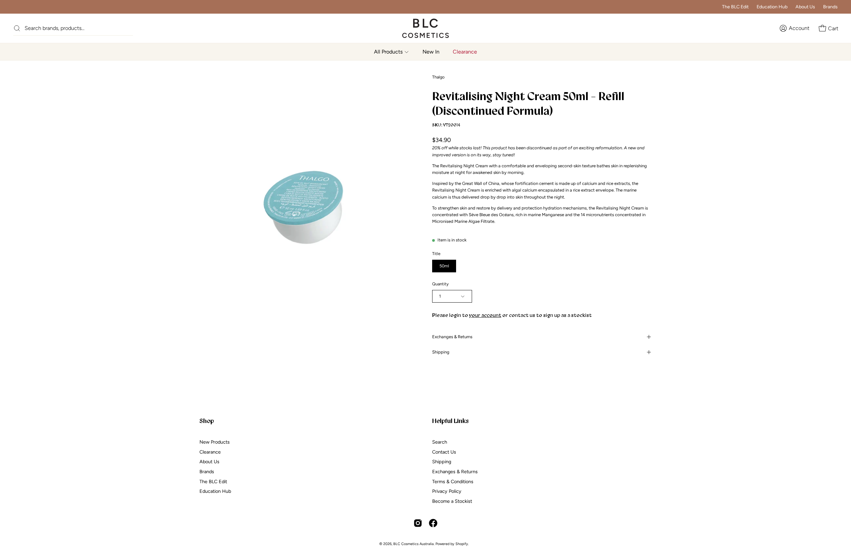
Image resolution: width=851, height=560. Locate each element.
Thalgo (438, 76)
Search (439, 442)
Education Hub (772, 7)
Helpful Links (450, 420)
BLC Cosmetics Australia (413, 544)
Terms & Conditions (452, 481)
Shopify (461, 544)
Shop (206, 420)
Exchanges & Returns (452, 336)
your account (485, 315)
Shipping (440, 352)
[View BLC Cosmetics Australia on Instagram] (418, 523)
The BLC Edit (735, 7)
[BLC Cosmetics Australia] (419, 28)
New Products (214, 442)
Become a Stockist (452, 501)
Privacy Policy (446, 491)
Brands (830, 7)
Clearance (210, 452)
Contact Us (444, 452)
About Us (805, 7)
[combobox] (79, 28)
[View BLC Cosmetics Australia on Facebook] (433, 523)
